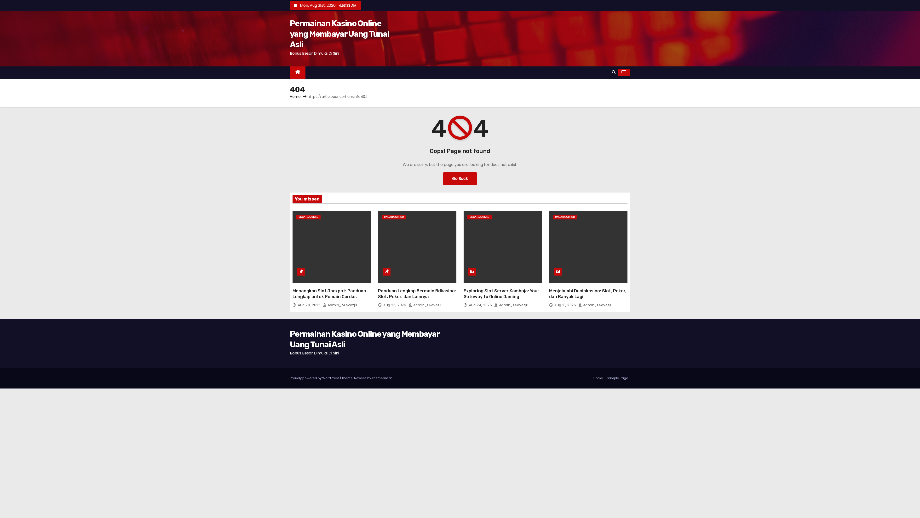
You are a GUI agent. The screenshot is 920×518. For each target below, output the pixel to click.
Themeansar (382, 378)
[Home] (297, 72)
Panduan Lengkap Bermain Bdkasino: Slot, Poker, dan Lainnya (417, 293)
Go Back (460, 178)
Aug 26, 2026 (395, 305)
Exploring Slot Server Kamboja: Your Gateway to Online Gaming (501, 293)
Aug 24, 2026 (481, 305)
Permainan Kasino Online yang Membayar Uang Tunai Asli (339, 33)
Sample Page (617, 378)
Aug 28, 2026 (310, 305)
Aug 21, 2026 (565, 305)
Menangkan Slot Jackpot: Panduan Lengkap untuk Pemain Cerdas (329, 293)
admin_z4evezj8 (342, 305)
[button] (614, 72)
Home (295, 96)
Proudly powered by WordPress (315, 378)
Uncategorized (308, 217)
